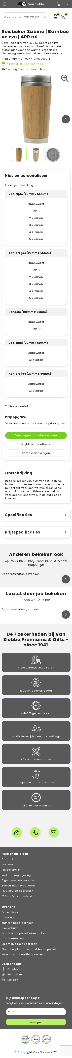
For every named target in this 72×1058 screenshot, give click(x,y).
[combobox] (21, 16)
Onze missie (10, 912)
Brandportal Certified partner (22, 954)
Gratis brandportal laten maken (24, 933)
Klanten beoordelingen (18, 923)
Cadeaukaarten (13, 938)
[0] (54, 16)
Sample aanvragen (36, 453)
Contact (8, 859)
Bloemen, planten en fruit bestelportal (29, 949)
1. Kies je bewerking (19, 185)
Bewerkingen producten (18, 885)
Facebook (14, 969)
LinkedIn (12, 979)
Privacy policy (11, 869)
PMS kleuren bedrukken (17, 890)
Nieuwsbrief (10, 928)
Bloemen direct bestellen (19, 944)
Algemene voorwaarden (18, 880)
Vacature (8, 917)
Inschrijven (36, 1022)
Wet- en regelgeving (16, 875)
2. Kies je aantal (16, 406)
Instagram (14, 974)
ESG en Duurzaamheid (17, 896)
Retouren (8, 864)
